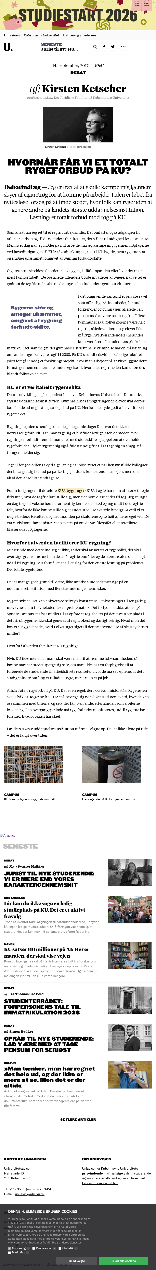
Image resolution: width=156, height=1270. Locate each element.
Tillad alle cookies (123, 1261)
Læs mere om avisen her (100, 1183)
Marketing (20, 1252)
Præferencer (45, 1248)
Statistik (69, 1248)
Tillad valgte (76, 1261)
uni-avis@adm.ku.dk (29, 1194)
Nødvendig (20, 1248)
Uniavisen (12, 35)
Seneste (51, 44)
